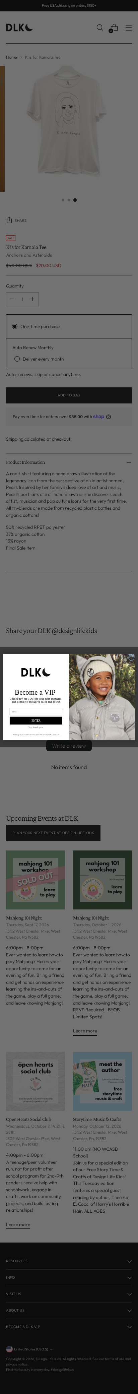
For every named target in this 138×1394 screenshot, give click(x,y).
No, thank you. (35, 727)
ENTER (36, 720)
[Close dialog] (131, 657)
